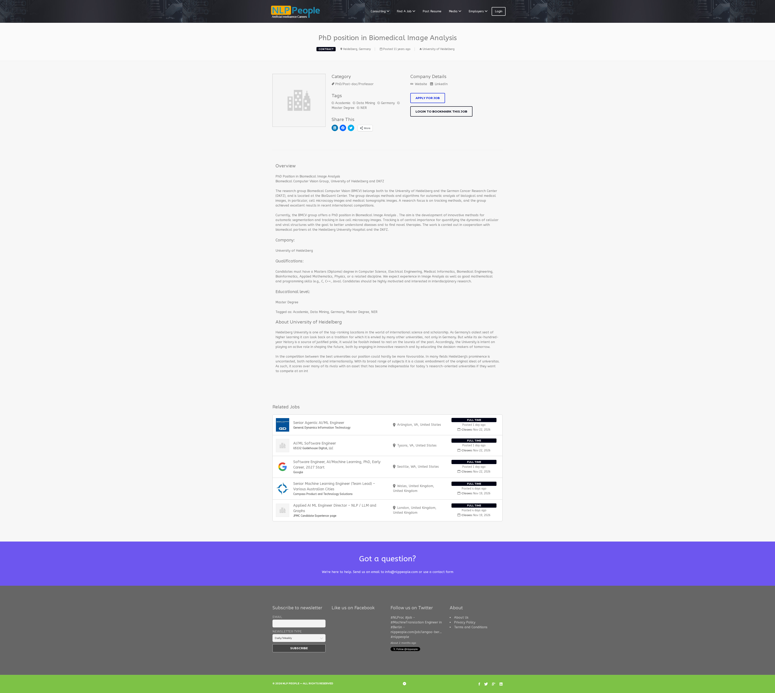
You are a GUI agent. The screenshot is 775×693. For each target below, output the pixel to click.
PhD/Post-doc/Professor (354, 84)
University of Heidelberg (439, 49)
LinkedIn (441, 84)
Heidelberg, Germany (357, 49)
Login (498, 11)
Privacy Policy (464, 622)
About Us (461, 617)
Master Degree (357, 312)
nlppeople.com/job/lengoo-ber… (416, 632)
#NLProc (397, 617)
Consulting (378, 11)
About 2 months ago (403, 642)
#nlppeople (400, 637)
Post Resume (432, 11)
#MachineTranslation (407, 622)
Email (277, 617)
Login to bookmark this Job (441, 111)
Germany (388, 103)
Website (420, 84)
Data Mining (365, 103)
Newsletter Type (287, 631)
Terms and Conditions (470, 627)
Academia (342, 103)
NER (363, 108)
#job (408, 617)
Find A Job (404, 11)
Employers (476, 11)
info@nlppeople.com (401, 572)
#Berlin (396, 627)
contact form (443, 572)
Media (453, 11)
